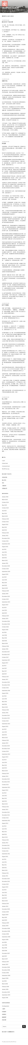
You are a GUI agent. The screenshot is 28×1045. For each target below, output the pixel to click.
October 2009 (5, 912)
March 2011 (5, 870)
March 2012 (5, 837)
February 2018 (5, 646)
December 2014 (6, 745)
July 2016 (4, 696)
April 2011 (4, 867)
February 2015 (5, 740)
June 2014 (4, 762)
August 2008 (5, 939)
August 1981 (5, 997)
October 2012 (5, 817)
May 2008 (4, 947)
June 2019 (4, 610)
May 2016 (4, 701)
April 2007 (4, 956)
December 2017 (6, 651)
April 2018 (4, 640)
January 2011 (5, 876)
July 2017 (4, 665)
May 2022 (4, 527)
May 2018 (4, 638)
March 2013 (5, 804)
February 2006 (5, 986)
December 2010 (6, 878)
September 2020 (6, 571)
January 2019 (5, 618)
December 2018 (6, 621)
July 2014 (4, 759)
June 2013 (4, 795)
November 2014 (6, 748)
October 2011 (5, 851)
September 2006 (6, 975)
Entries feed (5, 463)
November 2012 (6, 815)
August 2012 (5, 823)
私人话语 (4, 399)
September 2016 (6, 690)
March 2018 (5, 643)
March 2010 (5, 900)
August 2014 (5, 757)
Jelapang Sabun (10, 8)
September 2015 (6, 723)
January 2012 (5, 842)
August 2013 (5, 790)
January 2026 (5, 496)
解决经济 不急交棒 (7, 22)
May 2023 (4, 513)
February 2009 (5, 923)
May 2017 (4, 671)
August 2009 (5, 914)
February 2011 (5, 873)
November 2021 (6, 538)
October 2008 (5, 934)
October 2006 (5, 972)
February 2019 (5, 615)
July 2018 (4, 632)
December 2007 (6, 953)
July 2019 (4, 607)
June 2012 (4, 828)
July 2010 (4, 889)
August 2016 (5, 693)
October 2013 (5, 784)
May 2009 (4, 917)
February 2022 (5, 532)
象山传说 (4, 480)
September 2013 (6, 787)
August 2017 (5, 662)
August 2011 (5, 856)
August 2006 (5, 978)
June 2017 (4, 668)
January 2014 (5, 776)
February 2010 (5, 903)
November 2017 (6, 654)
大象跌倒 (4, 485)
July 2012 (4, 826)
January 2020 (5, 593)
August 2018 (5, 629)
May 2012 (4, 831)
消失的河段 (4, 477)
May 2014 (4, 765)
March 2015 (5, 737)
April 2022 (4, 530)
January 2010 (5, 906)
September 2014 (6, 754)
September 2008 (6, 936)
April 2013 (4, 801)
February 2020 (5, 590)
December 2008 (6, 928)
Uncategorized (5, 1006)
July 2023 (4, 510)
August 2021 (5, 546)
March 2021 (5, 560)
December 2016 (6, 682)
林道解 (4, 143)
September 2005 (6, 995)
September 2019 (6, 602)
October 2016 (5, 687)
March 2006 (5, 983)
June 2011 (4, 862)
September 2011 (6, 853)
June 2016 (4, 698)
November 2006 (6, 970)
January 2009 (5, 925)
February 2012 (5, 840)
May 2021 (4, 555)
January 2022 (5, 535)
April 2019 (4, 613)
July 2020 (4, 577)
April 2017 (4, 674)
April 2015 (4, 734)
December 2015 (6, 715)
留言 (3, 482)
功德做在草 (4, 488)
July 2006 (4, 981)
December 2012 (6, 812)
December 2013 (6, 779)
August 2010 (5, 887)
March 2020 (5, 588)
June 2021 (4, 552)
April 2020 (4, 585)
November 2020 (6, 566)
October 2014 (5, 751)
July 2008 (4, 942)
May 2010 (4, 895)
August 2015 (5, 726)
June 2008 (4, 945)
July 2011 (4, 859)
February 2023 (5, 519)
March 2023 (5, 516)
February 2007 (5, 961)
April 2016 (4, 704)
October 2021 (5, 541)
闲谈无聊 (4, 1020)
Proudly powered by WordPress (9, 1041)
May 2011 (4, 864)
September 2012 (6, 820)
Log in (3, 460)
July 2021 (4, 549)
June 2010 (4, 892)
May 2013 (4, 798)
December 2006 (6, 967)
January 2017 (5, 679)
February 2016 (5, 710)
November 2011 (6, 848)
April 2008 (4, 950)
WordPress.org (5, 468)
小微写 (3, 1008)
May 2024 (4, 505)
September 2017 (6, 660)
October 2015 (5, 721)
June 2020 (4, 579)
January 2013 (5, 809)
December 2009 (6, 909)
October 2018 (5, 626)
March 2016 (5, 707)
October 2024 (5, 502)
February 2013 (5, 806)
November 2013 (6, 781)
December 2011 (6, 845)
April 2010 (4, 898)
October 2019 (5, 599)
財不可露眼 (5, 305)
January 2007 (5, 964)
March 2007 (5, 959)
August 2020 (5, 574)
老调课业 (4, 1014)
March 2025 (5, 499)
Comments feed (6, 466)
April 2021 (4, 557)
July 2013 (4, 793)
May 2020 (4, 582)
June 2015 (4, 732)
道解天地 (4, 81)
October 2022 (5, 521)
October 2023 (5, 508)
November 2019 (6, 596)
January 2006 (5, 989)
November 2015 (6, 718)
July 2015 (4, 729)
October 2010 (5, 884)
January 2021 (5, 563)
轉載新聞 (4, 1017)
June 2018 (4, 635)
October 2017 (5, 657)
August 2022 (5, 524)
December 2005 (6, 992)
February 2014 (5, 773)
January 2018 (5, 649)
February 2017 (5, 676)
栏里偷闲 (4, 1011)
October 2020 (5, 568)
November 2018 (6, 624)
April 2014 (4, 768)
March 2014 (5, 770)
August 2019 (5, 604)
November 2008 (6, 931)
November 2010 (6, 881)
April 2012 (4, 834)
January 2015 (5, 743)
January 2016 (5, 712)
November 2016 (6, 685)
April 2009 (4, 920)
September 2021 (6, 543)
